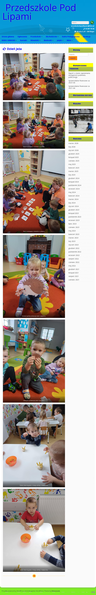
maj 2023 (72, 231)
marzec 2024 (73, 199)
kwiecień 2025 (73, 168)
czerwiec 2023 (73, 227)
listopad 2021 (73, 273)
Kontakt (23, 40)
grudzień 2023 (73, 210)
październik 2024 (74, 185)
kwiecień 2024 (73, 196)
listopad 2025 (73, 157)
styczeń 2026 (73, 150)
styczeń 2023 (73, 245)
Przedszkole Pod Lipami (39, 11)
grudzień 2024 (73, 178)
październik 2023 (74, 217)
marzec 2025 (73, 171)
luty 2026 (71, 147)
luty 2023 (71, 241)
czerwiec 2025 (73, 161)
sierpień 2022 (73, 259)
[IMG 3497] (85, 111)
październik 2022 (74, 252)
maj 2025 (72, 164)
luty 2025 (71, 175)
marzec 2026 (73, 143)
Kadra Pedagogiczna (70, 36)
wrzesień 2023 (73, 220)
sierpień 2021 (73, 276)
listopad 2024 (73, 182)
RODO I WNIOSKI (8, 40)
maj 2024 (72, 192)
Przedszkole (36, 36)
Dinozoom (56, 591)
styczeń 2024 (73, 206)
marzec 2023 (73, 238)
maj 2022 (72, 266)
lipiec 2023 (72, 224)
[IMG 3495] (75, 111)
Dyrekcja (86, 36)
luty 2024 (71, 203)
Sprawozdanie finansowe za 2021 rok (79, 87)
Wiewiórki (35, 40)
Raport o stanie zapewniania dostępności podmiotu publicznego (79, 75)
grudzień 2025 (73, 154)
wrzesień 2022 (73, 255)
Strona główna (8, 36)
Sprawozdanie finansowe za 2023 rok (79, 82)
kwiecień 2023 (73, 234)
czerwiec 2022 (73, 262)
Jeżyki (59, 40)
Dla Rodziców (51, 36)
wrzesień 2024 (73, 189)
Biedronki (48, 40)
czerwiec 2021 (73, 280)
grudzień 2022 (73, 248)
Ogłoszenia (22, 36)
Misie (69, 40)
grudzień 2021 (73, 269)
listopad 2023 (73, 213)
